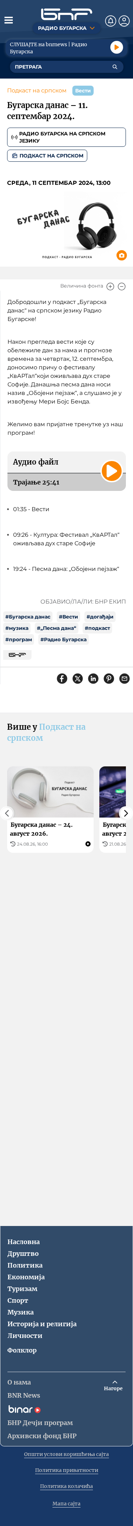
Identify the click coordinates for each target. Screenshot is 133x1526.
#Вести (68, 617)
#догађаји (100, 617)
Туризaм (22, 1289)
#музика (16, 628)
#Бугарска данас (27, 617)
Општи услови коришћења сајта (66, 1454)
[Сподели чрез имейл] (124, 678)
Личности (25, 1336)
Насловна (23, 1242)
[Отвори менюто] (8, 19)
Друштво (23, 1253)
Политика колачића (66, 1486)
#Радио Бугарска (63, 639)
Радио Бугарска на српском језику (62, 137)
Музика (20, 1312)
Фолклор (22, 1350)
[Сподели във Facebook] (62, 678)
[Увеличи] (110, 286)
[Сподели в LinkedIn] (93, 678)
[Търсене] (115, 67)
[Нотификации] (111, 21)
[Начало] (66, 14)
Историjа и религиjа (42, 1324)
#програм (18, 639)
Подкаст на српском (37, 90)
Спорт (17, 1300)
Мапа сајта (66, 1503)
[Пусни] (116, 47)
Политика (25, 1265)
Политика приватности (66, 1470)
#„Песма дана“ (56, 628)
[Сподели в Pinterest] (109, 678)
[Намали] (121, 286)
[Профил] (124, 21)
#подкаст (97, 628)
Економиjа (26, 1277)
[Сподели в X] (77, 678)
